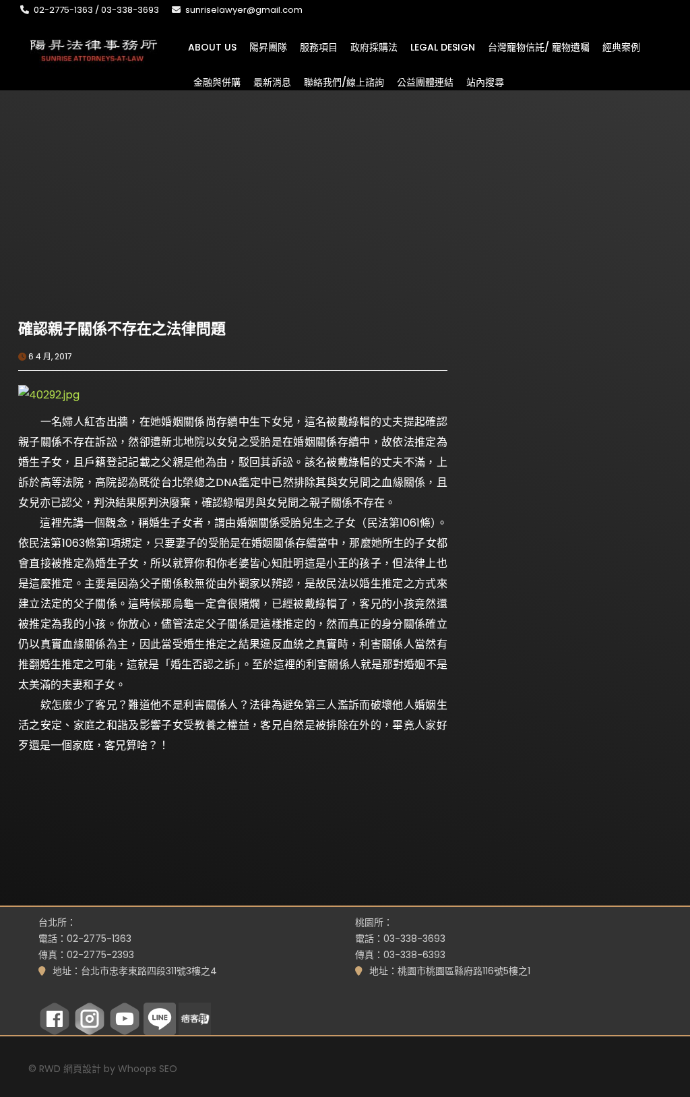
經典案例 (621, 46)
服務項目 (319, 46)
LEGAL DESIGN (442, 46)
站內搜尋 (485, 82)
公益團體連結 (425, 82)
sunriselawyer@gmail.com (244, 9)
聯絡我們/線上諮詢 (344, 82)
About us (212, 46)
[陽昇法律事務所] (94, 49)
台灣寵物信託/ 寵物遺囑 (539, 46)
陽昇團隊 (268, 46)
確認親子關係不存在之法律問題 (122, 328)
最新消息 (272, 82)
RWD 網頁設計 (70, 1068)
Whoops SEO (147, 1068)
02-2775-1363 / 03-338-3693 (96, 9)
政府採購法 (374, 46)
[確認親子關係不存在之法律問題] (125, 244)
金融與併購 (217, 82)
